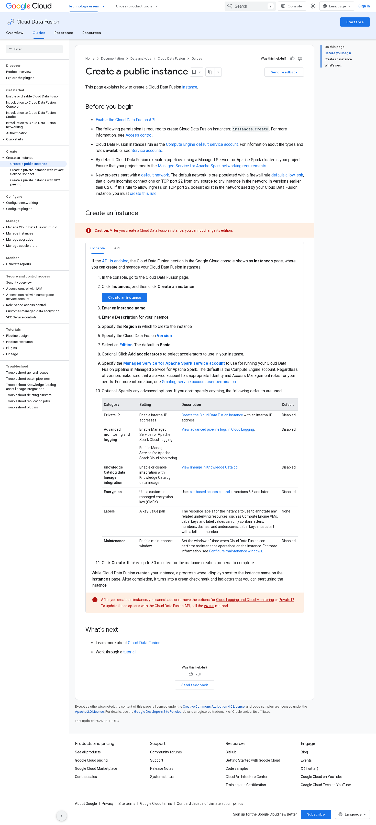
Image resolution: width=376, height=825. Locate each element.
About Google (86, 803)
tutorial (129, 652)
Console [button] (97, 248)
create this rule (143, 193)
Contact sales (86, 777)
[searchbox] (34, 49)
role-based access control (209, 492)
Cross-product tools (134, 6)
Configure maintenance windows (235, 551)
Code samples (237, 768)
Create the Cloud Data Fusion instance (212, 415)
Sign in (364, 6)
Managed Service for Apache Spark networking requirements (212, 165)
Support (156, 760)
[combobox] (250, 6)
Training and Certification (246, 785)
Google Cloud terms (156, 803)
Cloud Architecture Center (247, 777)
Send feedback (284, 72)
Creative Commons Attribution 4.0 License (214, 706)
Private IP (286, 600)
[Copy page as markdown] (210, 72)
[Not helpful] (300, 58)
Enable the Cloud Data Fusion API (126, 119)
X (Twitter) (309, 768)
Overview (14, 32)
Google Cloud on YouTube (321, 777)
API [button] (117, 248)
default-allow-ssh (287, 175)
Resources (91, 32)
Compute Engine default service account (202, 144)
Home (89, 58)
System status (162, 777)
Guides (38, 32)
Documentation (112, 58)
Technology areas (83, 6)
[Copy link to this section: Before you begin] (139, 107)
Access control (139, 135)
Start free (355, 22)
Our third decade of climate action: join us (210, 803)
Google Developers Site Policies (157, 711)
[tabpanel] (195, 435)
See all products (88, 752)
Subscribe (316, 814)
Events (306, 760)
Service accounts (146, 150)
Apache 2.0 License (89, 711)
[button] (33, 139)
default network (155, 175)
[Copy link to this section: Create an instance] (143, 213)
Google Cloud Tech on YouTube (326, 785)
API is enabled (115, 261)
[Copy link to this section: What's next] (123, 630)
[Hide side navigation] (62, 816)
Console (294, 6)
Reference (63, 32)
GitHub (231, 752)
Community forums (166, 752)
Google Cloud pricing (91, 760)
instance (189, 87)
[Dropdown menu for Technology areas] (105, 6)
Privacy (108, 803)
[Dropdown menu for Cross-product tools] (158, 6)
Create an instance (124, 297)
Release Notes (161, 768)
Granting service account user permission (199, 381)
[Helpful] (292, 58)
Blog (304, 752)
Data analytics (140, 58)
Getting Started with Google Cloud (253, 760)
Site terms (126, 803)
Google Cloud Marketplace (96, 768)
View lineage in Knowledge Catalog (210, 467)
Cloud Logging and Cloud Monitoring (245, 600)
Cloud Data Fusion (37, 22)
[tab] (97, 248)
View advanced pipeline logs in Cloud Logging (218, 429)
